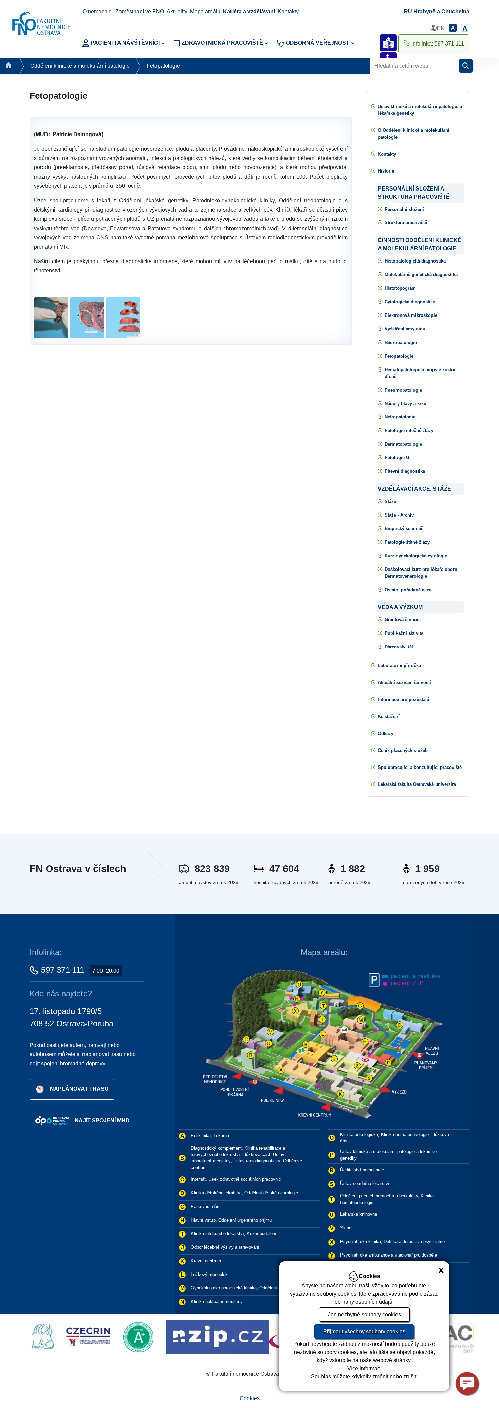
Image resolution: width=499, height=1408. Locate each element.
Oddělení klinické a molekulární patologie (80, 66)
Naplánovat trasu (79, 1089)
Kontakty (288, 11)
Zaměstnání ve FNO (139, 11)
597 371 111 (62, 969)
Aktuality (177, 11)
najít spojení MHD (102, 1120)
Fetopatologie (163, 66)
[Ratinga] (62, 1336)
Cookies (250, 1398)
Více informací (364, 1368)
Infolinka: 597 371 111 (437, 44)
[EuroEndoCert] (241, 1336)
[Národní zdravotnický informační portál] (139, 1336)
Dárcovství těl (399, 646)
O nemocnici (97, 11)
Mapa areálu (205, 11)
